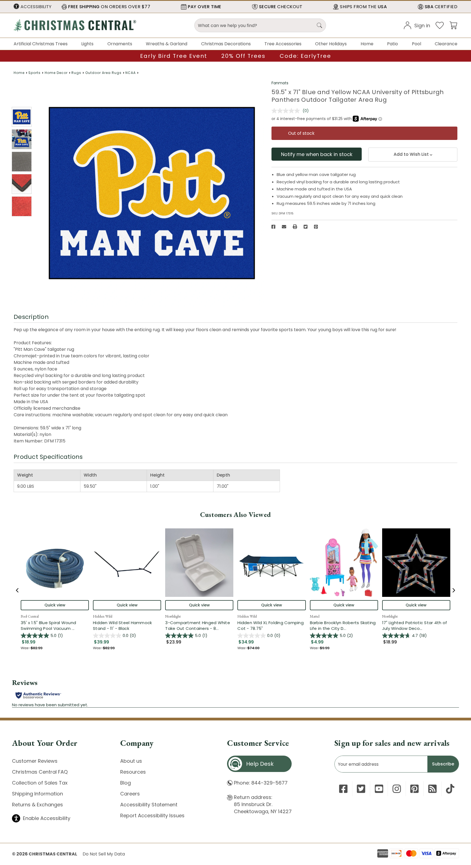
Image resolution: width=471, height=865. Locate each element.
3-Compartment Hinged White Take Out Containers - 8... (199, 625)
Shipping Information (37, 793)
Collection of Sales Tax (40, 782)
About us (131, 761)
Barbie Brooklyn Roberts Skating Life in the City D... (344, 625)
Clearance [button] (446, 44)
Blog (125, 782)
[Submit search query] (319, 25)
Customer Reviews (35, 761)
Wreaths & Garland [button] (166, 44)
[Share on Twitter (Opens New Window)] (305, 227)
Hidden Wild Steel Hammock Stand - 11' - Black (122, 625)
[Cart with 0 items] (453, 25)
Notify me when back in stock (316, 154)
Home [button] (367, 44)
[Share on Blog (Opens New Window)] (432, 788)
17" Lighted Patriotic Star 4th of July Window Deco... (416, 625)
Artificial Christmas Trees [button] (41, 44)
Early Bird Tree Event (173, 56)
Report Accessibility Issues (152, 815)
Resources (133, 771)
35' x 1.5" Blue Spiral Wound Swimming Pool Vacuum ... (55, 625)
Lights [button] (87, 44)
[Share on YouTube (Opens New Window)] (379, 788)
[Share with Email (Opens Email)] (284, 227)
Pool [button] (416, 44)
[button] (33, 7)
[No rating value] (287, 110)
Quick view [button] (54, 605)
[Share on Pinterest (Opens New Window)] (316, 227)
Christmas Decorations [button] (226, 44)
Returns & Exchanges (37, 804)
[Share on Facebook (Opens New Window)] (273, 227)
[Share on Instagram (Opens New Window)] (396, 788)
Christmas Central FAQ (40, 771)
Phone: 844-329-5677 (261, 782)
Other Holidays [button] (331, 44)
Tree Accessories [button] (282, 44)
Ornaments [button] (119, 44)
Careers (130, 793)
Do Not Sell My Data (104, 854)
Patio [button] (392, 44)
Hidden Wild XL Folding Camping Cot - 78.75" (270, 625)
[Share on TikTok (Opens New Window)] (450, 788)
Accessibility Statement (148, 804)
